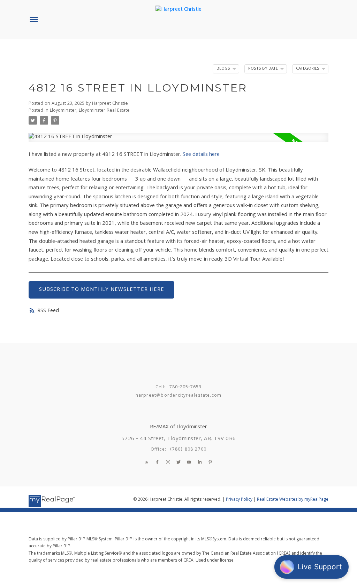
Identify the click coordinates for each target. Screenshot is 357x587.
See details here (201, 154)
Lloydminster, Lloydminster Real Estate (90, 110)
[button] (147, 462)
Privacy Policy (239, 499)
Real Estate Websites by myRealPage (292, 499)
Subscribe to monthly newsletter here (101, 289)
